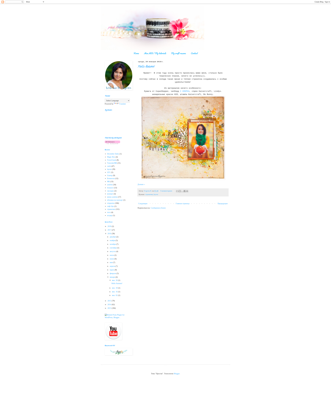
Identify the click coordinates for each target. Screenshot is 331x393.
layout (156, 194)
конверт (110, 194)
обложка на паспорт (115, 200)
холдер (109, 215)
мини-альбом (112, 197)
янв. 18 (115, 288)
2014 (110, 304)
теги (108, 212)
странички (149, 194)
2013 (110, 308)
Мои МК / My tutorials (155, 53)
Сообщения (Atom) (158, 208)
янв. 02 (115, 295)
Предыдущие (223, 204)
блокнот (110, 188)
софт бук (110, 206)
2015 (110, 301)
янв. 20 (115, 280)
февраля (113, 273)
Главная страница (182, 204)
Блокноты (111, 178)
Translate (122, 104)
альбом (109, 185)
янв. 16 (115, 292)
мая (111, 262)
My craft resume (178, 53)
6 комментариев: (166, 191)
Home (136, 53)
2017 (110, 230)
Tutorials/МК (112, 163)
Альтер (109, 175)
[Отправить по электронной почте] (177, 191)
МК (108, 182)
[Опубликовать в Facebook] (184, 191)
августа (113, 251)
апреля (112, 266)
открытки (110, 203)
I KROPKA (184, 91)
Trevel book (111, 160)
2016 (110, 234)
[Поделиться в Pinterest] (187, 191)
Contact (194, 53)
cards (109, 166)
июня (112, 259)
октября (113, 244)
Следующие (142, 204)
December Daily (113, 154)
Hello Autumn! (146, 67)
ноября (113, 240)
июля (112, 255)
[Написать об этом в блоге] (179, 191)
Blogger (177, 374)
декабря (113, 237)
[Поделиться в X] (182, 191)
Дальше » (141, 184)
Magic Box (111, 157)
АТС (109, 172)
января (112, 277)
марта (112, 270)
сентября (113, 248)
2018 (110, 226)
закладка (110, 191)
